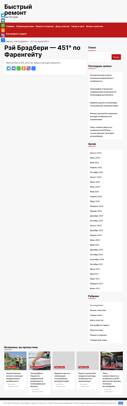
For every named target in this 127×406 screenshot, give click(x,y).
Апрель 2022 (96, 235)
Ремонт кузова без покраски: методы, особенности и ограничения (103, 116)
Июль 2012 (95, 288)
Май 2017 (94, 274)
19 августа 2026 (13, 386)
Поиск (92, 47)
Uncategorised (96, 305)
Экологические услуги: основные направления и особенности (101, 78)
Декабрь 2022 (96, 230)
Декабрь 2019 (96, 250)
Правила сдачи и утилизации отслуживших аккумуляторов (104, 104)
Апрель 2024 (96, 196)
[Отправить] (2, 40)
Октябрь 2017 (96, 264)
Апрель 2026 (96, 167)
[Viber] (2, 35)
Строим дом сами (25, 26)
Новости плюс (96, 330)
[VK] (2, 20)
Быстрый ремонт (18, 9)
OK (120, 403)
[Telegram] (2, 15)
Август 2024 (95, 177)
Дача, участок (62, 26)
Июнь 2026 (95, 158)
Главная (10, 26)
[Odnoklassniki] (2, 30)
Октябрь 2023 (96, 221)
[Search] (121, 25)
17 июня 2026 (84, 386)
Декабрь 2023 (96, 216)
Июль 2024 (95, 182)
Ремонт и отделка (45, 26)
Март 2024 (95, 201)
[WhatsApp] (2, 25)
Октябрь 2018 (96, 254)
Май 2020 (94, 245)
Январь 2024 (96, 211)
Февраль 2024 (96, 206)
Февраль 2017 (96, 283)
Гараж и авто (77, 26)
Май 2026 (94, 162)
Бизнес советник (94, 26)
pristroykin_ (12, 384)
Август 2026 (95, 153)
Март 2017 (95, 279)
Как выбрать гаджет (16, 34)
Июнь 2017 (95, 269)
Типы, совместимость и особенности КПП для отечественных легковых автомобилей (102, 131)
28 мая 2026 (108, 391)
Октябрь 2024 (96, 172)
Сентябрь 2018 (97, 259)
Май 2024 (94, 191)
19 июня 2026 (60, 386)
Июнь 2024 (95, 187)
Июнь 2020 (95, 240)
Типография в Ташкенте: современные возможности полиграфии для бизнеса (103, 92)
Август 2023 (95, 225)
